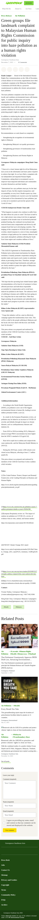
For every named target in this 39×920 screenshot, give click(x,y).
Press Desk (5, 860)
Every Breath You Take (10, 709)
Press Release (6, 16)
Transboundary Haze (22, 737)
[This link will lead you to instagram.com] (15, 852)
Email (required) (8, 811)
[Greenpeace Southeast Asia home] (14, 3)
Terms (3, 890)
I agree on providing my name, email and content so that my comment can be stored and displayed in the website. (21, 822)
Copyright (5, 885)
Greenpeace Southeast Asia (15, 843)
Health (13, 654)
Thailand (32, 654)
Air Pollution (20, 16)
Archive (4, 905)
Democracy (22, 654)
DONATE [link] (29, 3)
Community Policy (8, 895)
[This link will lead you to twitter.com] (6, 852)
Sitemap (4, 875)
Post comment (10, 830)
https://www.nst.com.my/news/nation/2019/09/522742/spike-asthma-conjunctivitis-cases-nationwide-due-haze (19, 573)
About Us (18, 9)
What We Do (6, 9)
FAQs (3, 900)
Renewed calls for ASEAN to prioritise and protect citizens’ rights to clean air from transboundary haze (17, 741)
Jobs (3, 865)
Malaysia (17, 735)
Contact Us (5, 870)
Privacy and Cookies (9, 880)
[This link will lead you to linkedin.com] (19, 852)
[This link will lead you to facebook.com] (2, 852)
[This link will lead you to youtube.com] (11, 852)
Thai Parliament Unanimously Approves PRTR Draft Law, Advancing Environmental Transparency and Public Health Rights (19, 658)
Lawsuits (14, 651)
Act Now (28, 9)
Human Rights (25, 651)
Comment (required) (9, 779)
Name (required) (8, 802)
